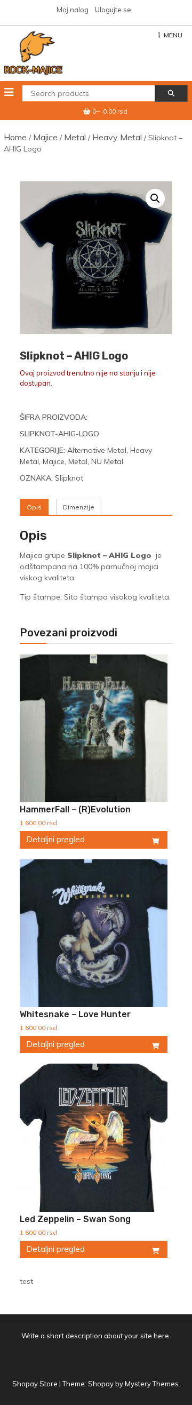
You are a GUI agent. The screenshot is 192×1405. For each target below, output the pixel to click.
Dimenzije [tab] (78, 507)
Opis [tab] (34, 507)
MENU (173, 35)
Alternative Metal (96, 450)
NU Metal (107, 461)
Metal (75, 137)
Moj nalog (73, 9)
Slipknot (69, 478)
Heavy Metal (117, 137)
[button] (155, 198)
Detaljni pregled (55, 839)
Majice (45, 137)
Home (15, 137)
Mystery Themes (152, 1383)
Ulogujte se (113, 9)
